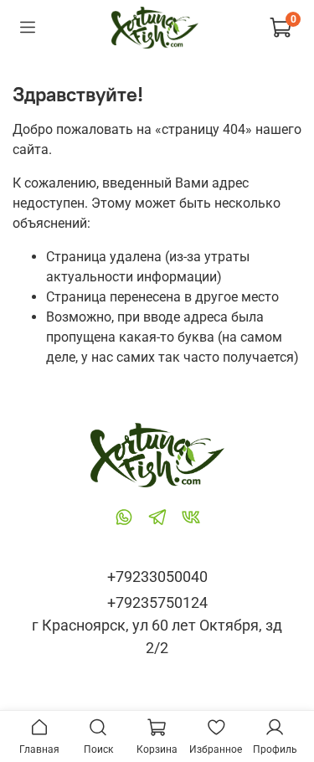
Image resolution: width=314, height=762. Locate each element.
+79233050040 (157, 576)
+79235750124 (157, 602)
